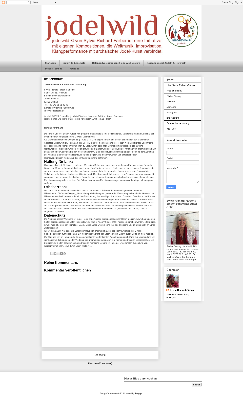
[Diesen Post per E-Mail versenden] (52, 253)
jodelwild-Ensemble (74, 63)
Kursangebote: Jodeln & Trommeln (166, 63)
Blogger (138, 393)
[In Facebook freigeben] (61, 253)
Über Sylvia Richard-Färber (180, 85)
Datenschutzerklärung (177, 123)
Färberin (170, 101)
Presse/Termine (53, 68)
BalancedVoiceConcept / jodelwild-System (116, 63)
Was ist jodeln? (174, 90)
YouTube (74, 68)
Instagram (171, 112)
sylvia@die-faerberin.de (63, 108)
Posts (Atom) (105, 363)
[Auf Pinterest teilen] (64, 253)
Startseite (50, 63)
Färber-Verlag (173, 96)
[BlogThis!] (55, 253)
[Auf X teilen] (58, 253)
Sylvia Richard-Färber (182, 290)
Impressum (172, 117)
